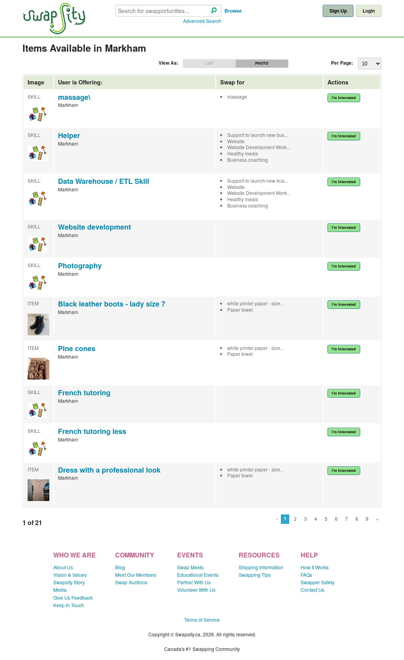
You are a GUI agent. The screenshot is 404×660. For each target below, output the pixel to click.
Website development (94, 227)
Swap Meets (190, 567)
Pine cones (76, 348)
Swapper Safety (318, 582)
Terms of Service (202, 619)
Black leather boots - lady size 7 (111, 304)
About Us (63, 567)
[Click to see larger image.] (38, 333)
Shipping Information (261, 567)
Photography (80, 265)
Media (60, 589)
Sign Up (338, 10)
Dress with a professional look (109, 470)
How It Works (315, 567)
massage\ (74, 97)
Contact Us (312, 589)
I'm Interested (344, 97)
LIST (209, 63)
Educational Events (198, 574)
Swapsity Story (69, 582)
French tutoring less (92, 431)
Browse (233, 10)
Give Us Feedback (73, 597)
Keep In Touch (68, 605)
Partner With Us (194, 582)
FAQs (306, 574)
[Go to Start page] (54, 32)
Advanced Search (202, 20)
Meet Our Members (135, 574)
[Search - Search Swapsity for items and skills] (214, 10)
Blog (120, 567)
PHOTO (261, 63)
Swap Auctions (131, 582)
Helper (69, 135)
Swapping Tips (255, 574)
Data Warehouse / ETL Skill (103, 181)
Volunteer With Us (196, 589)
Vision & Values (70, 574)
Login (369, 10)
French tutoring (84, 392)
